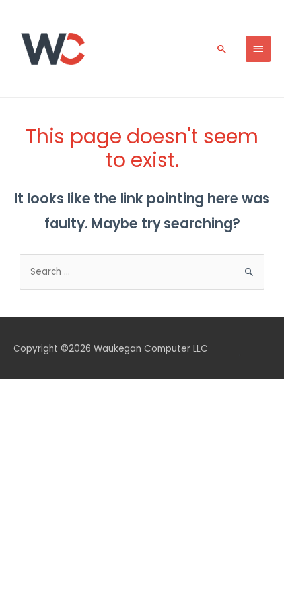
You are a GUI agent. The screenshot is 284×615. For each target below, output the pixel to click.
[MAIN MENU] (258, 49)
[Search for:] (142, 271)
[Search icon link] (222, 49)
